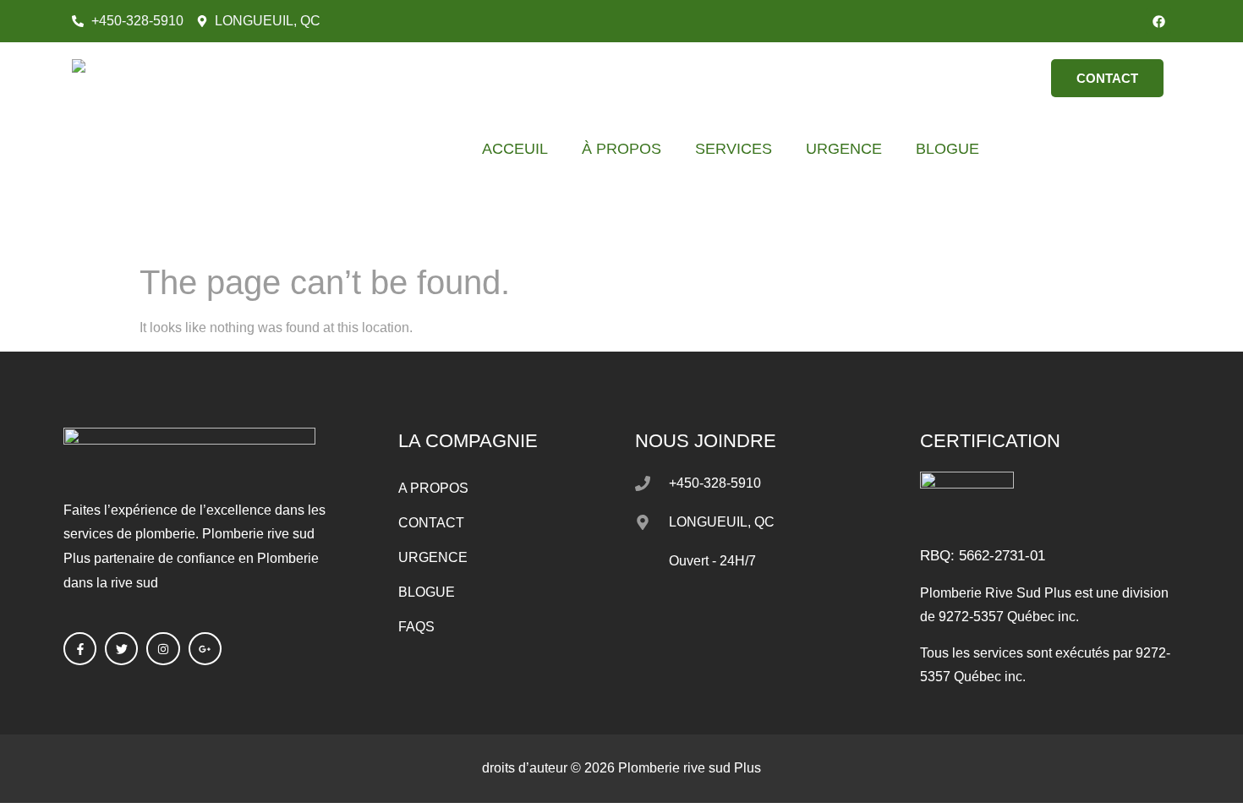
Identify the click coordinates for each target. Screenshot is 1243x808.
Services (733, 148)
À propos (621, 148)
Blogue (947, 148)
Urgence (844, 148)
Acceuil (515, 148)
